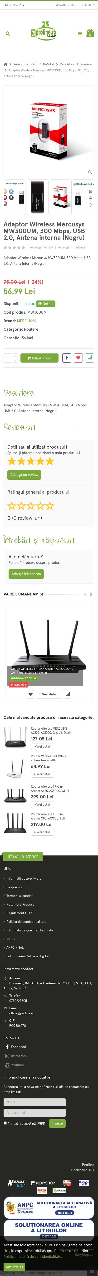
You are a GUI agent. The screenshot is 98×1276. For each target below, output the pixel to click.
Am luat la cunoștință (26, 1123)
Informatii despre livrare (24, 878)
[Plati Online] (65, 1183)
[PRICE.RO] (57, 1190)
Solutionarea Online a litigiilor (27, 956)
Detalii (47, 304)
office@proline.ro (21, 1013)
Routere (86, 64)
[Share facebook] (66, 358)
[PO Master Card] (41, 1190)
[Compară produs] (67, 695)
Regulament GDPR (20, 913)
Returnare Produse (20, 904)
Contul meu (67, 5)
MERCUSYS (26, 321)
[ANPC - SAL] (49, 1207)
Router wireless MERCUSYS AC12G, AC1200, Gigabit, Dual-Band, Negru (51, 733)
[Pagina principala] (44, 33)
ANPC (10, 939)
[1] (60, 197)
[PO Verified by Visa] (82, 1183)
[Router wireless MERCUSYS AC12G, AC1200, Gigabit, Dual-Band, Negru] (15, 737)
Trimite (57, 1123)
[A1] (37, 197)
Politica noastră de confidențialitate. (33, 1256)
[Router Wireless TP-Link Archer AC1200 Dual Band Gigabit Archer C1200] (49, 646)
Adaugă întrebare (71, 247)
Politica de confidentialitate (26, 922)
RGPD (41, 1123)
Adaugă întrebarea (26, 574)
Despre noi (14, 887)
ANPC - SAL (15, 947)
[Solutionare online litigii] (49, 1230)
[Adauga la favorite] (78, 358)
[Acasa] (5, 64)
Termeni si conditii (19, 896)
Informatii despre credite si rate (29, 930)
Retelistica (67, 64)
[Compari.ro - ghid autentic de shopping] (26, 1135)
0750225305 (18, 1001)
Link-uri (86, 5)
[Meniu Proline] (79, 33)
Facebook (19, 1047)
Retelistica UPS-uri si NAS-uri (33, 64)
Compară (16, 5)
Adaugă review (41, 247)
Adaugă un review (24, 475)
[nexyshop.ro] (41, 1183)
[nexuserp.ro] (16, 1183)
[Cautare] (8, 33)
